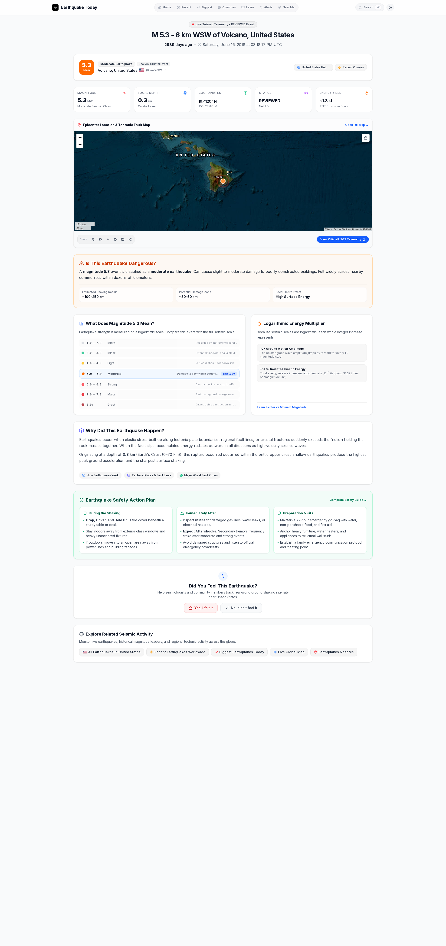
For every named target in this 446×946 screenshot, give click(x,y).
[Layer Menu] (366, 138)
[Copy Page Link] (130, 239)
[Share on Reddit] (122, 239)
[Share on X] (93, 239)
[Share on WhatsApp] (108, 239)
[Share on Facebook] (100, 239)
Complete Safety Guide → (348, 500)
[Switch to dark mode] (390, 7)
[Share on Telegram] (115, 239)
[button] (223, 181)
